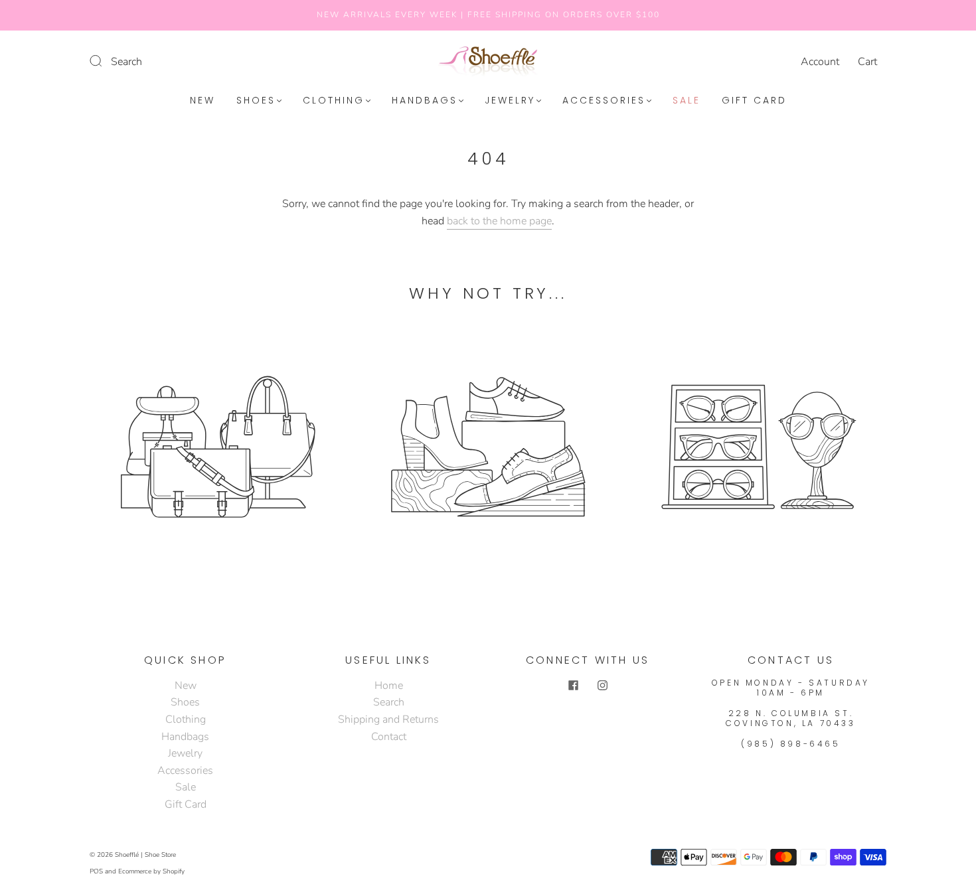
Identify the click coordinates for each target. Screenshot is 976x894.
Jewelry (510, 101)
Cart (867, 61)
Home (388, 685)
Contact (388, 736)
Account (820, 61)
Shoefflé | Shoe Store (145, 854)
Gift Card (754, 101)
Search (126, 61)
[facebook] (573, 685)
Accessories (603, 101)
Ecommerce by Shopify (151, 871)
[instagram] (602, 685)
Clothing (334, 101)
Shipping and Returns (388, 719)
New (202, 101)
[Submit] (104, 60)
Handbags (424, 101)
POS (96, 871)
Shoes (256, 101)
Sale (686, 101)
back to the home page (499, 221)
